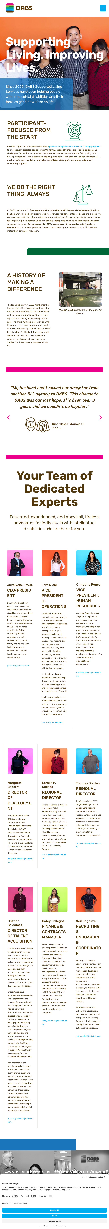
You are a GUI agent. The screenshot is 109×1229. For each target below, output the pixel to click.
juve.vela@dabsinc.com (18, 665)
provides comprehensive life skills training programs (74, 146)
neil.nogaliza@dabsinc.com (88, 1036)
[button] (8, 417)
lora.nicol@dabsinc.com (52, 722)
